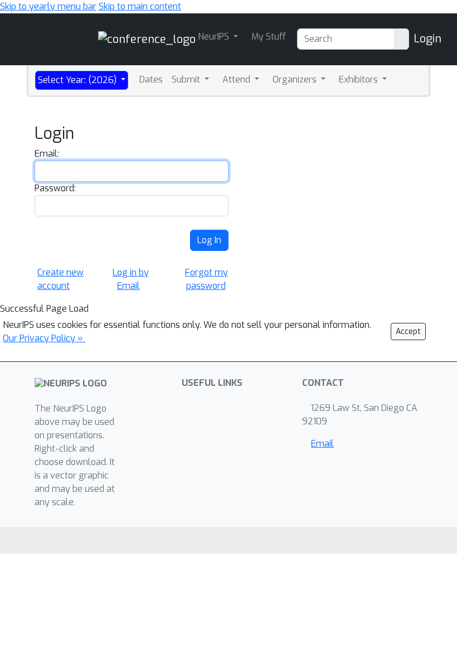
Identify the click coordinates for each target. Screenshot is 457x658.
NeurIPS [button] (214, 36)
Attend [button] (237, 79)
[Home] (147, 38)
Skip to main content (140, 6)
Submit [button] (187, 79)
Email (322, 443)
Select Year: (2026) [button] (78, 80)
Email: (47, 153)
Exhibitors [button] (359, 79)
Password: (55, 188)
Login (427, 38)
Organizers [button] (296, 79)
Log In (209, 240)
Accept (408, 331)
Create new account (60, 279)
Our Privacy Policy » (44, 338)
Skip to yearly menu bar (48, 6)
